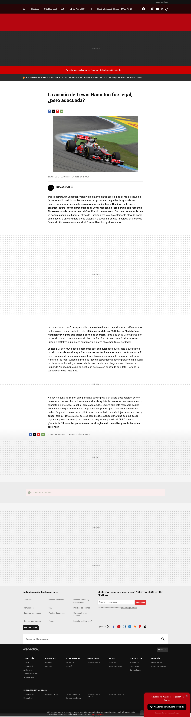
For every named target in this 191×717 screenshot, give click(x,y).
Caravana (86, 77)
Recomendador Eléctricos (112, 9)
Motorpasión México (116, 694)
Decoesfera (134, 666)
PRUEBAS (34, 9)
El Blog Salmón (156, 662)
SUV (50, 608)
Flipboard (57, 111)
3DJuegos (48, 662)
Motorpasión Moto (115, 666)
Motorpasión (113, 662)
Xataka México (29, 694)
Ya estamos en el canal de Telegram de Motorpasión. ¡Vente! (93, 70)
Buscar (163, 639)
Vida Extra (48, 666)
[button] (64, 187)
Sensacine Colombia (73, 698)
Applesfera (28, 670)
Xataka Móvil (28, 666)
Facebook (148, 9)
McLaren (64, 77)
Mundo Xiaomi (29, 677)
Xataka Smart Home (31, 674)
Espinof (69, 666)
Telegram (143, 9)
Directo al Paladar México (93, 695)
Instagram (152, 9)
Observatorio (77, 9)
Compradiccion (135, 670)
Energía (114, 77)
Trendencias (134, 662)
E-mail (61, 111)
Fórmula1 (62, 434)
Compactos (29, 608)
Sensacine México (73, 694)
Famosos (46, 77)
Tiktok (166, 9)
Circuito (96, 77)
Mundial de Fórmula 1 (80, 434)
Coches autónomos (32, 621)
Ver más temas (30, 628)
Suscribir (140, 602)
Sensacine (70, 662)
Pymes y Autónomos (158, 666)
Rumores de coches (32, 613)
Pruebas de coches (81, 608)
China (56, 77)
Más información (98, 714)
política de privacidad (129, 608)
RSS (135, 626)
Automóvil (75, 77)
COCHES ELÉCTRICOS (54, 9)
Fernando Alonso (136, 77)
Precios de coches (56, 613)
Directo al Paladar (93, 662)
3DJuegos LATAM (51, 694)
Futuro (51, 621)
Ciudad (105, 77)
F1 (91, 9)
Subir (160, 650)
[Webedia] (162, 2)
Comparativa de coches (80, 614)
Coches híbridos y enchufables (81, 601)
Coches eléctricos (56, 600)
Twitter (162, 9)
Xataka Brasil (28, 698)
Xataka (26, 662)
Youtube (157, 9)
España (123, 77)
